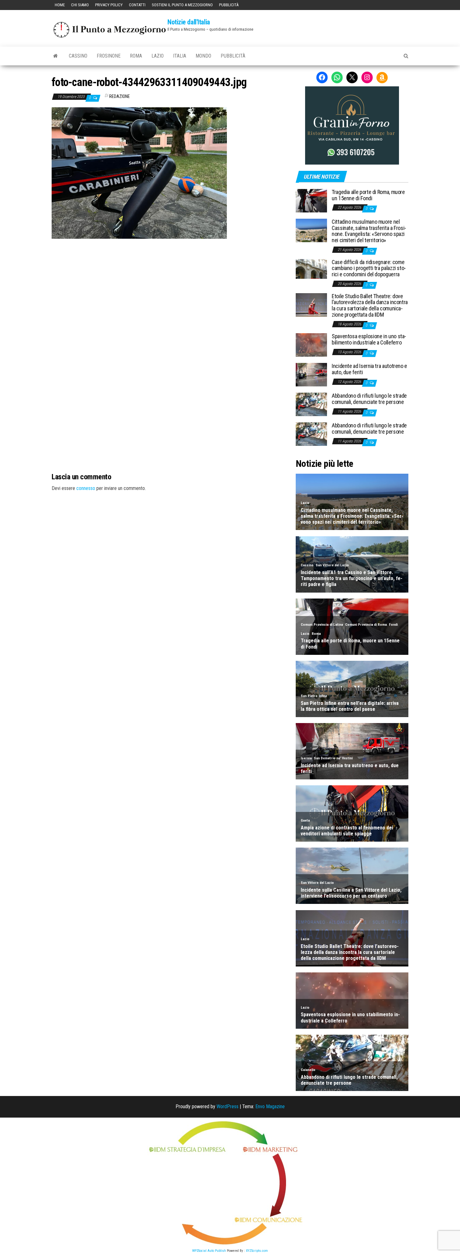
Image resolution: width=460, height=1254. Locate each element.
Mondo (203, 56)
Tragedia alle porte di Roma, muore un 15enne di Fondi (368, 195)
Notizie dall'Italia (188, 22)
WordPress (227, 1106)
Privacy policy (109, 5)
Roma (136, 56)
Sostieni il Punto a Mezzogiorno (182, 5)
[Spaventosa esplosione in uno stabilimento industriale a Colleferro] (311, 345)
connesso (85, 488)
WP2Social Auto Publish (209, 1251)
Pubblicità (228, 5)
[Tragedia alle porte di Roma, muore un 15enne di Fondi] (311, 200)
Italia (179, 56)
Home (60, 5)
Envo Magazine (270, 1106)
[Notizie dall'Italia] (55, 56)
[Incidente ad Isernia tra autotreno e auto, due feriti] (311, 374)
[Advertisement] (169, 281)
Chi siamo (80, 5)
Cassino (78, 56)
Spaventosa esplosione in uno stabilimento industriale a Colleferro (369, 339)
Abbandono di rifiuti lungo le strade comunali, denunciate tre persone (369, 398)
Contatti (137, 5)
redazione (119, 96)
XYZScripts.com (257, 1251)
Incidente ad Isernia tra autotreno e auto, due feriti (369, 369)
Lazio (157, 56)
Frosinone (108, 56)
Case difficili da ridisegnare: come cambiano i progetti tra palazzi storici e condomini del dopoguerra (369, 268)
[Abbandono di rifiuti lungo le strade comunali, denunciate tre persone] (311, 404)
